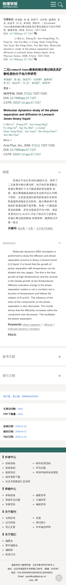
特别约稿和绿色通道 (47, 472)
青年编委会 (11, 545)
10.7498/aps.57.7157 (21, 33)
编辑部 (9, 549)
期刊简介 (41, 522)
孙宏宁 (26, 79)
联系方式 (10, 554)
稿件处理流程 (43, 463)
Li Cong (40, 127)
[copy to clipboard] (35, 59)
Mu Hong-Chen (47, 131)
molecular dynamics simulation (24, 329)
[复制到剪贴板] (35, 33)
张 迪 (17, 79)
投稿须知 (10, 463)
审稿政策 (10, 495)
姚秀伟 (47, 79)
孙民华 (46, 83)
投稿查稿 (10, 467)
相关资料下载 (12, 476)
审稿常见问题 (12, 499)
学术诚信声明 (43, 527)
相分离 (22, 228)
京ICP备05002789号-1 (43, 565)
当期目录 (10, 518)
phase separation (32, 324)
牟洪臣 (35, 83)
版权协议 (10, 472)
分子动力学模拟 (44, 228)
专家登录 (10, 504)
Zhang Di (21, 124)
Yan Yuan (30, 131)
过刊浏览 (10, 522)
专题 (38, 518)
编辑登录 (41, 504)
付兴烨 (37, 79)
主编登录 (41, 499)
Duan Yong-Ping (13, 131)
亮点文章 (10, 527)
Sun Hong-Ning (38, 124)
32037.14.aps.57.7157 (27, 102)
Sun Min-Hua (11, 134)
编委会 (9, 540)
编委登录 (41, 495)
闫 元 (26, 83)
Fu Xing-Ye (10, 127)
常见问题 (41, 467)
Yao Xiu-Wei (26, 127)
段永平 (16, 83)
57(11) (28, 93)
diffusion (48, 324)
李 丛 (6, 83)
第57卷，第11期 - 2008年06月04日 (21, 396)
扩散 (31, 228)
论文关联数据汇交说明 (17, 481)
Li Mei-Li (8, 124)
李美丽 (7, 79)
